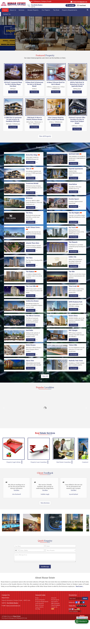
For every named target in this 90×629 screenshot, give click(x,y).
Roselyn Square (74, 199)
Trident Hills (73, 345)
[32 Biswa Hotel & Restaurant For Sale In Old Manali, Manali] (35, 72)
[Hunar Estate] (13, 4)
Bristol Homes (30, 345)
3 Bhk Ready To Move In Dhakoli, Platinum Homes (34, 118)
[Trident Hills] (57, 350)
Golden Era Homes (32, 301)
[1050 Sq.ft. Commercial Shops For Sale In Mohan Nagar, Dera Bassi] (13, 72)
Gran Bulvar (73, 184)
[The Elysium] (14, 276)
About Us (13, 10)
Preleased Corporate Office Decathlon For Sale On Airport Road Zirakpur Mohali (77, 120)
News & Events (39, 605)
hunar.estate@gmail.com (80, 2)
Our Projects (46, 10)
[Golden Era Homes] (14, 306)
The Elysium (30, 272)
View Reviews (45, 503)
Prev (4, 408)
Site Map (37, 609)
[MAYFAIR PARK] (57, 159)
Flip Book (56, 10)
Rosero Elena (73, 316)
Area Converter (39, 603)
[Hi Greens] (14, 203)
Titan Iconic (73, 286)
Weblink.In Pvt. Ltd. (21, 618)
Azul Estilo (29, 330)
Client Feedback (55, 605)
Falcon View (30, 361)
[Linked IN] (83, 602)
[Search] (87, 10)
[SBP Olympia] (57, 335)
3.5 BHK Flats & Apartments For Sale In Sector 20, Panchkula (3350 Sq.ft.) (13, 119)
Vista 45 (28, 169)
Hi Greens (29, 198)
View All (45, 376)
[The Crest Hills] (14, 291)
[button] (37, 5)
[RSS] (52, 609)
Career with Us (39, 607)
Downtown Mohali (32, 183)
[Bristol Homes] (14, 350)
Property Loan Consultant (14, 462)
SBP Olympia (73, 330)
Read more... (79, 586)
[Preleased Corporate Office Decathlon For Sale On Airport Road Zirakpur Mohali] (77, 107)
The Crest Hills (31, 286)
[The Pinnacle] (57, 247)
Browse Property (33, 10)
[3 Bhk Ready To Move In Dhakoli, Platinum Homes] (35, 107)
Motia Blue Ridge (31, 155)
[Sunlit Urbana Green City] (14, 232)
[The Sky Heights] (57, 218)
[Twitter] (81, 602)
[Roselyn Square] (57, 203)
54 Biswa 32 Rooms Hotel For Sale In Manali (56, 83)
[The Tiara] (14, 262)
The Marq (29, 213)
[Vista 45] (14, 173)
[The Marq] (14, 218)
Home (5, 10)
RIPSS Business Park (75, 302)
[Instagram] (79, 602)
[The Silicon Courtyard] (14, 320)
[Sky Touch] (57, 232)
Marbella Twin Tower (76, 361)
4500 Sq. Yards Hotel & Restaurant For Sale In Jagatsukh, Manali (77, 84)
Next (86, 408)
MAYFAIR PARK (74, 154)
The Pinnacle (73, 242)
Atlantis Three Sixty (32, 243)
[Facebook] (76, 602)
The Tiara (29, 258)
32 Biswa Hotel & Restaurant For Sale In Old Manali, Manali (34, 84)
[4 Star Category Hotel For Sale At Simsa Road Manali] (56, 107)
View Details (12, 92)
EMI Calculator (55, 603)
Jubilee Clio (72, 257)
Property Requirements (69, 10)
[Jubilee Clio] (57, 262)
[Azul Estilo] (14, 335)
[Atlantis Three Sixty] (14, 247)
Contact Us (6, 14)
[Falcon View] (14, 365)
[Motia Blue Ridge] (14, 159)
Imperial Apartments (76, 169)
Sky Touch (72, 227)
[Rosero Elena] (57, 320)
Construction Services (63, 462)
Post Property (55, 599)
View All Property (45, 136)
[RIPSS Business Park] (57, 306)
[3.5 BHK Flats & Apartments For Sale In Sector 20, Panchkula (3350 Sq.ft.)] (13, 107)
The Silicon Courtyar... (33, 316)
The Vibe (72, 272)
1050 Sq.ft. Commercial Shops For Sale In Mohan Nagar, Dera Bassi (13, 84)
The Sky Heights (74, 213)
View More (16, 490)
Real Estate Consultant (39, 462)
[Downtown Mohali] (14, 188)
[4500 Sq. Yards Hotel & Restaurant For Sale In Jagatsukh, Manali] (77, 72)
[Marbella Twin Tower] (57, 365)
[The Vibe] (57, 276)
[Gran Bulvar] (57, 188)
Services (21, 10)
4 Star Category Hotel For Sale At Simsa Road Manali (56, 118)
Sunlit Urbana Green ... (33, 227)
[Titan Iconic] (57, 291)
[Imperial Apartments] (57, 173)
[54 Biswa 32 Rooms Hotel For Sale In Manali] (56, 72)
